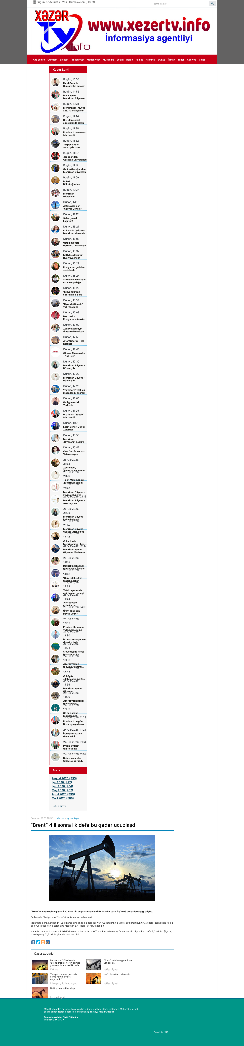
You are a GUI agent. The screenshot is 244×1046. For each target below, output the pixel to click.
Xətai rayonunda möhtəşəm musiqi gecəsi (73, 592)
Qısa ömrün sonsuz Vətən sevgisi (74, 453)
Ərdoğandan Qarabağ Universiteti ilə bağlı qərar (75, 158)
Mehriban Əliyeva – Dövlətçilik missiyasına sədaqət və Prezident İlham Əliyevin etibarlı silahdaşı (74, 379)
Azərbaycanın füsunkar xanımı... (73, 665)
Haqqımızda (39, 69)
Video (202, 59)
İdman (171, 59)
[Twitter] (38, 942)
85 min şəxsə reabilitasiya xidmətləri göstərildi (74, 714)
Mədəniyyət (93, 59)
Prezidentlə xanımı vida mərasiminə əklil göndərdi (73, 628)
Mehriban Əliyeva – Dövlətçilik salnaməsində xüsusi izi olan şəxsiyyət (74, 367)
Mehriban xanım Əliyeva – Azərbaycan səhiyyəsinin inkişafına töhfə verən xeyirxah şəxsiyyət (72, 690)
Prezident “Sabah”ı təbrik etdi (73, 416)
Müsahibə (108, 59)
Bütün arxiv (59, 806)
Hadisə (139, 59)
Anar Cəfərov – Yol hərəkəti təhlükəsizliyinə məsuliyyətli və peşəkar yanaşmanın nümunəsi (73, 342)
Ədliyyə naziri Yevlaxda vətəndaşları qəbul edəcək (73, 404)
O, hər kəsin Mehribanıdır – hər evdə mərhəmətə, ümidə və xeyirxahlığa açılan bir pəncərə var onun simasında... (73, 543)
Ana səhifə (39, 59)
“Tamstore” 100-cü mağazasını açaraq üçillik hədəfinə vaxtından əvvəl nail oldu (74, 391)
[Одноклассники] (43, 942)
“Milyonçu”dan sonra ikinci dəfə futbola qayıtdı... (72, 293)
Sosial (120, 59)
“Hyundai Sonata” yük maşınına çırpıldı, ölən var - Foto (73, 305)
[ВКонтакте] (33, 942)
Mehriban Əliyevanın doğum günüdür (73, 440)
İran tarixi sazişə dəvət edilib (72, 735)
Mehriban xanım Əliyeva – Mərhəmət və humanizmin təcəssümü (74, 551)
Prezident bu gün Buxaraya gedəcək (73, 722)
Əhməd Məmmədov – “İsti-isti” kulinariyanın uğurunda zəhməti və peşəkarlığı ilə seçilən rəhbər (74, 355)
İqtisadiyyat (77, 59)
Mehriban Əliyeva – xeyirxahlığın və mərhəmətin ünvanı (74, 493)
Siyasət (64, 59)
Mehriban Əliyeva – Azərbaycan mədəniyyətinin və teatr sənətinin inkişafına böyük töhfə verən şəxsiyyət (74, 502)
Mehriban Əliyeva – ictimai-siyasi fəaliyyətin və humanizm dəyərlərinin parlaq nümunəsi (74, 518)
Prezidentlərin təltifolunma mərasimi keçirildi (73, 747)
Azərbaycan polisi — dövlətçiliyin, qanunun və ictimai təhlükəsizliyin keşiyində (74, 702)
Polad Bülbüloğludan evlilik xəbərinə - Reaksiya (72, 183)
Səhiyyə (191, 59)
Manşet (61, 818)
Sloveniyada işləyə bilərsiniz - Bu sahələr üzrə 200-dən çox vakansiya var (73, 653)
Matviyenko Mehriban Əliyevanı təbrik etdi (74, 97)
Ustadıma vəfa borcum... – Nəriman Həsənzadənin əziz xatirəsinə (74, 244)
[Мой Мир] (48, 942)
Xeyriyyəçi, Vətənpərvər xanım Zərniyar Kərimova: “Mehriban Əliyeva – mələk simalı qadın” (74, 469)
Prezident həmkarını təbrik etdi (74, 133)
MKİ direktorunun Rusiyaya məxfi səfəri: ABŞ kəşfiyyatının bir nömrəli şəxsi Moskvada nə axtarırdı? (73, 256)
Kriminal (150, 59)
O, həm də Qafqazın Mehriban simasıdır (74, 232)
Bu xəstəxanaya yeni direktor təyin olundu (74, 641)
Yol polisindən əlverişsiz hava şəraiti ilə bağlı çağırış (71, 146)
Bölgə (129, 59)
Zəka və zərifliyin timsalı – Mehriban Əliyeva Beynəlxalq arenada (74, 330)
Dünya (161, 59)
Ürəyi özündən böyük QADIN (71, 612)
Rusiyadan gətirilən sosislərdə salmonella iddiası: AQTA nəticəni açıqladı (74, 269)
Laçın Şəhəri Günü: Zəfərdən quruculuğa (74, 428)
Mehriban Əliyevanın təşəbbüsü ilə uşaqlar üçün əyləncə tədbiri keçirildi (71, 195)
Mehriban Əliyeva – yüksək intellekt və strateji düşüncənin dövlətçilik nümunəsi (74, 530)
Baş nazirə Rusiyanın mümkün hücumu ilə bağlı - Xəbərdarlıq (74, 318)
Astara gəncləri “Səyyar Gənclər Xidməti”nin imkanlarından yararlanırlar (72, 207)
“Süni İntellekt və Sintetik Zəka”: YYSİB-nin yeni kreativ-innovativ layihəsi (73, 579)
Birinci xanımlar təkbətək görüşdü (73, 759)
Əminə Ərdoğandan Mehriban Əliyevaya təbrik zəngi (74, 170)
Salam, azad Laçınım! (70, 219)
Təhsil (181, 59)
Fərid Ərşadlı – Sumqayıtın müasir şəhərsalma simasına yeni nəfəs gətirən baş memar (74, 85)
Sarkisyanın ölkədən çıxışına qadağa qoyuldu (74, 281)
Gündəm (52, 59)
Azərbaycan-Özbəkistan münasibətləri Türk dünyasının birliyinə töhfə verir (74, 604)
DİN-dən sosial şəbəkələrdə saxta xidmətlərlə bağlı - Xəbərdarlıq (73, 121)
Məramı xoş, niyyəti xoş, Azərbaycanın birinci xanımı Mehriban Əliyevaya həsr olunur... (74, 109)
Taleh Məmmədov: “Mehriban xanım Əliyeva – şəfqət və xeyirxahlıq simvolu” (74, 481)
